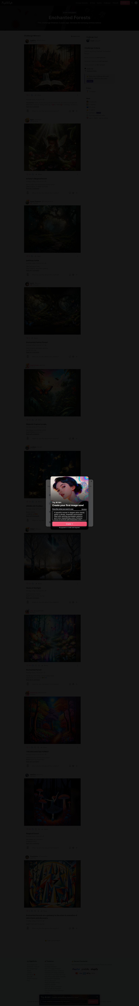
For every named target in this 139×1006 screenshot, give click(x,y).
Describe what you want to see (62, 509)
